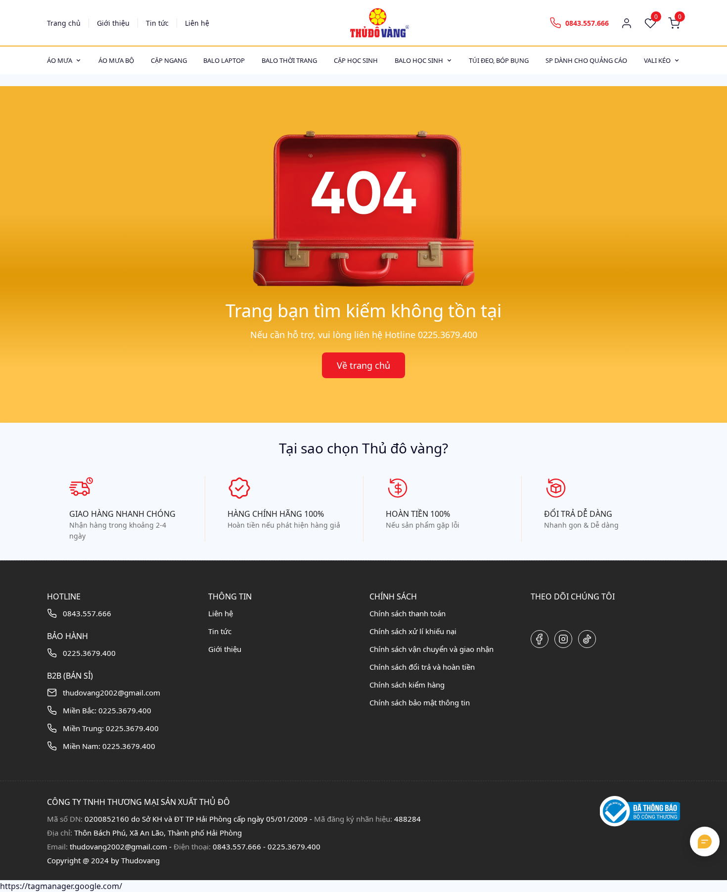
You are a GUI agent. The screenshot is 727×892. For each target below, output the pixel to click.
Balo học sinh (419, 60)
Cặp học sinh (356, 60)
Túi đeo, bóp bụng (499, 60)
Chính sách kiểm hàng (407, 685)
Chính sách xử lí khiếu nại (412, 631)
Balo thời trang (289, 60)
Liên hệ (197, 23)
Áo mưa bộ (116, 60)
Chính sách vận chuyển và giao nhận (431, 649)
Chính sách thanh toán (407, 613)
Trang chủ (64, 23)
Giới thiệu (113, 23)
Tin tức (157, 23)
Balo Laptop (224, 60)
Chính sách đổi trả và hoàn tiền (422, 667)
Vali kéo (657, 60)
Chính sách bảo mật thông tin (419, 702)
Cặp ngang (169, 60)
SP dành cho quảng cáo (586, 60)
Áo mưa (59, 60)
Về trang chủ (363, 365)
